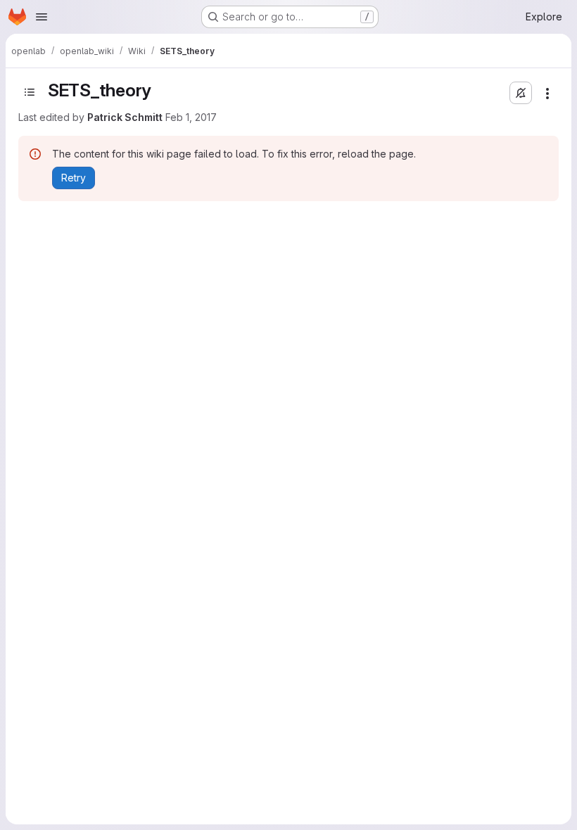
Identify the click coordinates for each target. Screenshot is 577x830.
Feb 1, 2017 (191, 117)
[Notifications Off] (520, 93)
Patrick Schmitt (125, 117)
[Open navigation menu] (41, 17)
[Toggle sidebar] (29, 92)
